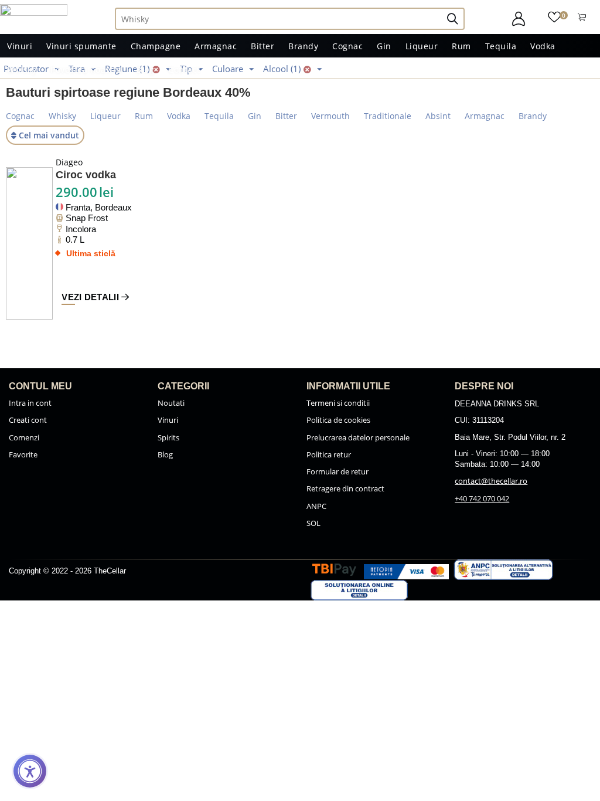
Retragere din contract (345, 488)
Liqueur (421, 46)
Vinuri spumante (81, 46)
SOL (313, 523)
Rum (461, 46)
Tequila (501, 46)
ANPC (316, 506)
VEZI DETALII (91, 297)
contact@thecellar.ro (491, 481)
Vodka (542, 46)
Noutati (171, 403)
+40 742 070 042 (482, 498)
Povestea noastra (86, 69)
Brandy (303, 46)
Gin (384, 46)
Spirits (168, 437)
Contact (184, 69)
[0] (554, 16)
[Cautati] (457, 19)
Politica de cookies (338, 420)
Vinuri (19, 46)
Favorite (23, 454)
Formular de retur (337, 471)
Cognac (347, 46)
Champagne (156, 46)
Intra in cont (30, 403)
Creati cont (28, 420)
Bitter (262, 46)
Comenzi (24, 437)
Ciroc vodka (86, 175)
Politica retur (328, 454)
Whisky (21, 69)
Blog (145, 69)
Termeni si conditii (338, 403)
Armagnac (216, 46)
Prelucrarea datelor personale (358, 437)
